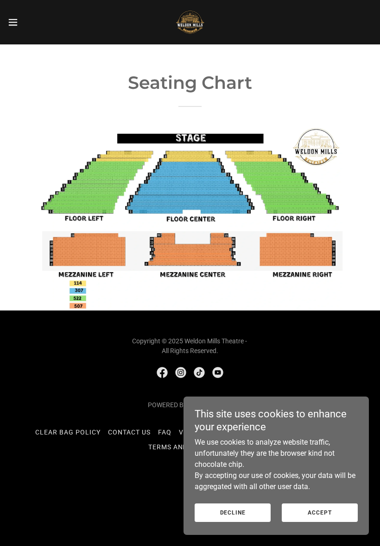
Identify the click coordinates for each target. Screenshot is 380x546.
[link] (190, 22)
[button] (32, 22)
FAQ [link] (164, 432)
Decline (233, 512)
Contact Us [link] (129, 432)
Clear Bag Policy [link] (68, 432)
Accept (319, 512)
